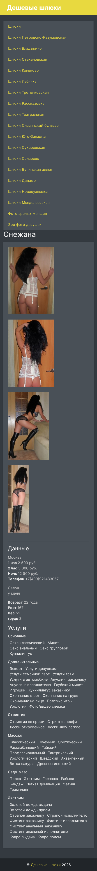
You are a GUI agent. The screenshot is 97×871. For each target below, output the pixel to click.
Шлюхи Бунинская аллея (30, 169)
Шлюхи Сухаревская (26, 147)
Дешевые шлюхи (34, 7)
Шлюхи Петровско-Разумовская (37, 37)
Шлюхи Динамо (22, 180)
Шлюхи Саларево (23, 158)
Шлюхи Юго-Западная (27, 136)
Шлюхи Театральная (26, 114)
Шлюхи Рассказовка (26, 103)
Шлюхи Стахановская (27, 59)
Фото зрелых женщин (27, 213)
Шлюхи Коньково (23, 70)
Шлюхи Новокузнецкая (28, 191)
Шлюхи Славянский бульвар (33, 125)
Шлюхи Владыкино (25, 48)
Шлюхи (14, 26)
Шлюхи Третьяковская (28, 92)
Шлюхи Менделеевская (29, 202)
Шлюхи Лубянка (22, 81)
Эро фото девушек (25, 224)
